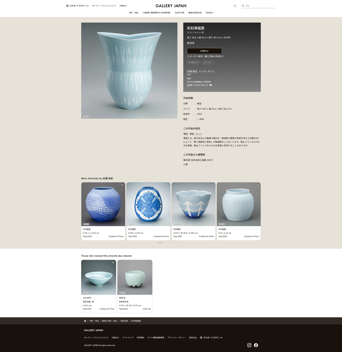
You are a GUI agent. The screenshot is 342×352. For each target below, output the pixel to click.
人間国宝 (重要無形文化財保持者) (156, 12)
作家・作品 (133, 12)
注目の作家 (179, 12)
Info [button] (211, 85)
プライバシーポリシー (176, 337)
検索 (247, 6)
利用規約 (140, 337)
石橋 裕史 (200, 71)
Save (122, 185)
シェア (208, 62)
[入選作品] (129, 71)
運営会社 (193, 337)
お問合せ (123, 6)
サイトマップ (127, 337)
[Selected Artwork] (98, 277)
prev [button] (81, 210)
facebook (256, 345)
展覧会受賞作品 (195, 12)
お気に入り (235, 6)
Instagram (249, 345)
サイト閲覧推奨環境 (155, 337)
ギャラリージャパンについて (104, 6)
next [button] (260, 210)
